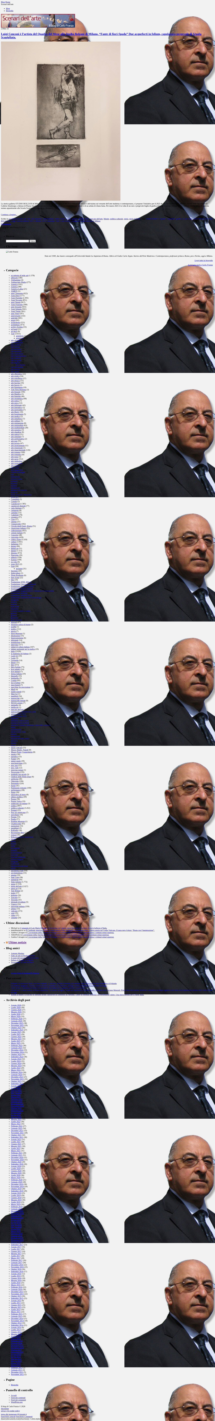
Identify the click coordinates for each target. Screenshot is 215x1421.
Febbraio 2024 (16, 1072)
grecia (13, 631)
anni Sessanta (16, 307)
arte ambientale (17, 343)
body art (14, 492)
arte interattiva (16, 407)
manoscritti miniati (18, 701)
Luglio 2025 (16, 1034)
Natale (13, 759)
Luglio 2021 (16, 1142)
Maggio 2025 (16, 1039)
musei (13, 745)
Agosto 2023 (16, 1086)
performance (16, 790)
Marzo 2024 (16, 1070)
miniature (14, 718)
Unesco (14, 904)
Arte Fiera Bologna (18, 390)
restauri (14, 835)
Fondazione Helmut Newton (22, 586)
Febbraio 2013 (16, 1368)
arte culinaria (16, 358)
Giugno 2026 (16, 1010)
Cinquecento (16, 524)
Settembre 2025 (17, 1030)
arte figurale (15, 392)
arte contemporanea (18, 356)
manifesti (14, 696)
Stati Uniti (15, 877)
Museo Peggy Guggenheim (21, 752)
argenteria (20, 336)
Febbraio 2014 (16, 1341)
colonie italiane (17, 533)
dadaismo (14, 544)
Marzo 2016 (16, 1285)
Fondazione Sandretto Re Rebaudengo (26, 598)
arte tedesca (15, 466)
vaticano (14, 911)
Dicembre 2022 (17, 1104)
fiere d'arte (15, 578)
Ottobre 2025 (16, 1028)
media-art (14, 707)
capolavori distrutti (18, 506)
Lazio (13, 658)
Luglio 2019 (16, 1195)
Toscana (14, 897)
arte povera (15, 443)
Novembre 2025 (17, 1025)
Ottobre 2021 (16, 1135)
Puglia (13, 819)
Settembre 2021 (17, 1137)
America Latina (17, 289)
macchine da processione (20, 687)
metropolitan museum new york (23, 712)
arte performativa (17, 439)
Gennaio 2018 (16, 1236)
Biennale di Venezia (19, 490)
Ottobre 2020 (16, 1162)
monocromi (15, 736)
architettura (15, 325)
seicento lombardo (18, 857)
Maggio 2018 (16, 1227)
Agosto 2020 (16, 1166)
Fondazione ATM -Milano (21, 582)
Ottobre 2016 (16, 1269)
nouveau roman (17, 770)
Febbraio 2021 (16, 1153)
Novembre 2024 (17, 1052)
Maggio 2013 (16, 1361)
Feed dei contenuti (18, 1398)
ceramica (14, 517)
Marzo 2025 (16, 1043)
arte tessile (15, 468)
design (13, 546)
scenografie (15, 848)
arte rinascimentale (18, 450)
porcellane (15, 815)
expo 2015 (15, 564)
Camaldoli (15, 499)
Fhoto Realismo (17, 575)
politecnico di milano (19, 803)
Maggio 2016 (16, 1280)
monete (14, 734)
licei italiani (15, 671)
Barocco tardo (16, 479)
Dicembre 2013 (17, 1345)
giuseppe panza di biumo (20, 624)
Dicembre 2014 (17, 1318)
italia (87, 219)
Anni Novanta (16, 300)
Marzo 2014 (16, 1339)
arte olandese (16, 432)
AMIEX (14, 291)
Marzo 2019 (16, 1204)
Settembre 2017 (17, 1245)
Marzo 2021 (16, 1151)
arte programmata (18, 445)
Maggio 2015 (16, 1307)
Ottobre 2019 (16, 1189)
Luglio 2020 (16, 1169)
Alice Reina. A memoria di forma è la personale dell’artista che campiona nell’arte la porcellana (48, 988)
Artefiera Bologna (18, 472)
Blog (8, 8)
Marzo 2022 (16, 1124)
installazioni (15, 642)
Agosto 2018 (16, 1220)
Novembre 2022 (17, 1106)
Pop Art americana (18, 812)
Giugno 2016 (16, 1278)
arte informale (16, 405)
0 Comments (6, 224)
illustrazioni (15, 636)
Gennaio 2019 (16, 1209)
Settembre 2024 (17, 1057)
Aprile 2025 (15, 1041)
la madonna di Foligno (20, 654)
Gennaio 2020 (16, 1182)
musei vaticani (16, 748)
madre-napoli (16, 692)
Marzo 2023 (16, 1097)
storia (126, 219)
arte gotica (15, 401)
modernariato (16, 730)
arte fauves (15, 385)
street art (14, 889)
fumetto (14, 604)
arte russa (14, 457)
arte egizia (15, 372)
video (13, 915)
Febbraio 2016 (16, 1287)
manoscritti (15, 698)
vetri (12, 913)
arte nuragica (16, 430)
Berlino (14, 486)
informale (14, 640)
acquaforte (171, 219)
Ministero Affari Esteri (19, 721)
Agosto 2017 (16, 1247)
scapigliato (75, 221)
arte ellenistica (16, 374)
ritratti (13, 839)
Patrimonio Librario (18, 788)
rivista (13, 842)
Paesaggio (15, 783)
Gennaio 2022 (16, 1128)
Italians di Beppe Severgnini (22, 960)
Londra (14, 680)
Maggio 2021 (16, 1146)
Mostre (106, 219)
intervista (14, 645)
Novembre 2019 (17, 1186)
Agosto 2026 (16, 1005)
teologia (14, 895)
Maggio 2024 (16, 1066)
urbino (13, 909)
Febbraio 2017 (16, 1260)
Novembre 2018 (17, 1213)
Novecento (15, 772)
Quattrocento (16, 824)
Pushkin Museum (18, 821)
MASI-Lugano (17, 703)
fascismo (14, 571)
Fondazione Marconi (19, 593)
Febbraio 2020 (16, 1180)
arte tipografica (17, 470)
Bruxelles (14, 497)
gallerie (75, 219)
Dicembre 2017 (17, 1238)
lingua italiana (16, 674)
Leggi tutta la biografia (204, 260)
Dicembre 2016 (17, 1265)
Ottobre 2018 (16, 1216)
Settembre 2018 (17, 1218)
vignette (14, 918)
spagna (13, 875)
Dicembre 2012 (17, 1372)
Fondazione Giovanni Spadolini (23, 584)
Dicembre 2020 (17, 1157)
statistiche (15, 880)
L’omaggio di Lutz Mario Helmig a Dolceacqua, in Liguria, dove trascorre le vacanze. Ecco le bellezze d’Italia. (63, 928)
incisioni (19, 569)
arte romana (15, 452)
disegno (14, 553)
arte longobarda (17, 414)
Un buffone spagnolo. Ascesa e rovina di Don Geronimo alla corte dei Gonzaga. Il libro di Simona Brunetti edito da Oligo (59, 986)
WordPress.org (17, 1402)
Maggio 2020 (16, 1173)
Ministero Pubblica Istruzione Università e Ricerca (30, 725)
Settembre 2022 (17, 1110)
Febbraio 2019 (16, 1207)
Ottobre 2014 (16, 1323)
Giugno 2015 (16, 1305)
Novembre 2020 (17, 1160)
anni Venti (15, 313)
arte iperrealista (17, 410)
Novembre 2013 (17, 1348)
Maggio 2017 (16, 1254)
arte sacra (14, 459)
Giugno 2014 (16, 1332)
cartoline (14, 513)
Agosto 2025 (16, 1032)
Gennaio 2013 (16, 1370)
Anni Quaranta (17, 305)
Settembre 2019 (17, 1191)
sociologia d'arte (17, 871)
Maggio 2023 (16, 1092)
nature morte (16, 761)
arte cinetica (20, 365)
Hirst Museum (16, 633)
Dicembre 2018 (17, 1211)
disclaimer (5, 1409)
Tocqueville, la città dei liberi (22, 962)
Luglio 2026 (16, 1007)
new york (14, 768)
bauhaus (14, 481)
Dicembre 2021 (17, 1131)
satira (13, 846)
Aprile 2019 (15, 1202)
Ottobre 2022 (16, 1108)
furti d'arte (15, 607)
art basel (14, 329)
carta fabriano (16, 508)
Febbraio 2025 (16, 1045)
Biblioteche (15, 488)
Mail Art (14, 694)
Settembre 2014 (17, 1325)
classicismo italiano (18, 528)
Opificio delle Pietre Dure (21, 777)
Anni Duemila (16, 298)
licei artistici (15, 669)
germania (14, 618)
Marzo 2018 (16, 1231)
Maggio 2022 (16, 1119)
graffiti (13, 627)
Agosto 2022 (16, 1113)
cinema (14, 522)
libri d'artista (16, 667)
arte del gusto (16, 360)
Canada (14, 501)
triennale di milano (18, 902)
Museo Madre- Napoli (19, 750)
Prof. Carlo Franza (63, 221)
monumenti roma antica (20, 739)
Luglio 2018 (16, 1222)
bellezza (14, 484)
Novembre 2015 (17, 1294)
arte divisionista (17, 367)
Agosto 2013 (16, 1354)
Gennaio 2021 (16, 1155)
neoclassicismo (17, 763)
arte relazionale (17, 448)
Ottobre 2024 (16, 1054)
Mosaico (14, 741)
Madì (13, 689)
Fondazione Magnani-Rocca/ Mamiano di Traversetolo (32, 591)
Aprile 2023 (15, 1095)
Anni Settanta (16, 309)
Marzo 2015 (16, 1312)
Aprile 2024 (15, 1068)
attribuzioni (15, 477)
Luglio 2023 (16, 1088)
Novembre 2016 (17, 1267)
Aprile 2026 (15, 1014)
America (14, 284)
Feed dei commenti (18, 1400)
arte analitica (16, 345)
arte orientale (16, 437)
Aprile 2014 (15, 1336)
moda (13, 727)
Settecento (15, 864)
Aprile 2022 (15, 1122)
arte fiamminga (17, 387)
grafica (81, 219)
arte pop (14, 441)
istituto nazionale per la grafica (23, 649)
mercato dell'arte (96, 219)
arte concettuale (17, 354)
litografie (14, 676)
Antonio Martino (17, 953)
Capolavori (15, 504)
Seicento (14, 855)
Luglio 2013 (16, 1356)
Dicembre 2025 (17, 1023)
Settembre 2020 (17, 1164)
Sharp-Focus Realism (19, 866)
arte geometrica (17, 399)
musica (13, 754)
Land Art (14, 656)
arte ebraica (15, 369)
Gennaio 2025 (16, 1048)
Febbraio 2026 (16, 1019)
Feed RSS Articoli (8, 1417)
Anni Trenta (15, 311)
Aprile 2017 (15, 1256)
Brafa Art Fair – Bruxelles (21, 495)
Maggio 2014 (16, 1334)
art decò (14, 331)
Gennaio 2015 (16, 1316)
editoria (14, 557)
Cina (13, 519)
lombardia (15, 678)
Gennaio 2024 (16, 1075)
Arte (28, 219)
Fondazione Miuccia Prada (21, 595)
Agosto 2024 (16, 1059)
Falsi (13, 566)
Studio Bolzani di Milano (90, 221)
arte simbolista (16, 461)
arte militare (15, 421)
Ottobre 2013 (16, 1350)
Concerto (14, 535)
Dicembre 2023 (17, 1077)
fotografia (15, 600)
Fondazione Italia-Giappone (22, 589)
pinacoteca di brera (18, 795)
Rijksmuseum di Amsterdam (22, 837)
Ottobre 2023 (16, 1081)
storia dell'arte (134, 219)
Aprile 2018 (15, 1229)
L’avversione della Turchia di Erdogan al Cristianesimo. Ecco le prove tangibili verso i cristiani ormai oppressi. (70, 933)
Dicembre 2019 (17, 1184)
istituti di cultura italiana (20, 647)
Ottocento (15, 781)
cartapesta (15, 510)
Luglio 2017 (16, 1249)
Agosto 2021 (16, 1139)
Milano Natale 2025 (19, 716)
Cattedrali (15, 515)
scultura (14, 850)
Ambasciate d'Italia (18, 282)
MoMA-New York (18, 732)
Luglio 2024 (16, 1061)
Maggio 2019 (16, 1200)
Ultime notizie (17, 942)
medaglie (14, 705)
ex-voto (14, 562)
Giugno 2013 (16, 1359)
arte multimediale (17, 428)
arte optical (15, 434)
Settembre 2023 (17, 1084)
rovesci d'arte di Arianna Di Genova (25, 973)
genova (14, 616)
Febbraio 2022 (16, 1126)
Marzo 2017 (16, 1258)
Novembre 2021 (17, 1133)
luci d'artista (15, 683)
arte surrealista (16, 463)
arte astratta (15, 347)
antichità (14, 318)
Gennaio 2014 (16, 1343)
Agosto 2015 (16, 1301)
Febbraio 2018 (16, 1233)
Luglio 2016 (16, 1276)
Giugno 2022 (16, 1117)
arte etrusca (15, 381)
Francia (14, 602)
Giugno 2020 (16, 1171)
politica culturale (116, 219)
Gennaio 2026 (16, 1021)
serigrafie (14, 862)
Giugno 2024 (16, 1063)
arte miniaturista (17, 423)
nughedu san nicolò (18, 774)
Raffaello (14, 830)
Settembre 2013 (17, 1352)
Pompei (14, 810)
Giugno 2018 (16, 1224)
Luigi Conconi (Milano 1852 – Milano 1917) (28, 221)
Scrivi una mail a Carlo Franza (200, 265)
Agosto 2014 (16, 1327)
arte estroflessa (16, 378)
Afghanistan (16, 280)
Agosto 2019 (16, 1193)
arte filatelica (16, 394)
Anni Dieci (15, 296)
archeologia (15, 322)
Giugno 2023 (16, 1090)
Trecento (14, 900)
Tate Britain (15, 891)
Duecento (15, 555)
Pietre (13, 792)
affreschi (14, 278)
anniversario (16, 316)
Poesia (13, 799)
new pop (14, 765)
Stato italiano (16, 882)
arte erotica (15, 376)
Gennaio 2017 (16, 1263)
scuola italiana (16, 853)
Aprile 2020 (15, 1175)
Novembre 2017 (17, 1240)
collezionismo (48, 219)
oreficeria (14, 779)
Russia (13, 844)
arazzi (13, 320)
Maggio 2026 (16, 1012)
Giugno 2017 (16, 1251)
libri (12, 665)
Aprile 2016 (15, 1283)
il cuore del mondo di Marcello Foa (25, 958)
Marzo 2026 (16, 1016)
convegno (15, 537)
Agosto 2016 (16, 1274)
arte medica (15, 416)
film (12, 580)
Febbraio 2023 (16, 1099)
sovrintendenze (17, 873)
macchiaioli (15, 685)
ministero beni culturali (20, 723)
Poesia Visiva (16, 801)
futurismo (14, 609)
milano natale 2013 (18, 714)
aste (12, 475)
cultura (68, 219)
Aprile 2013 (15, 1363)
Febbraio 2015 (16, 1314)
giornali (14, 622)
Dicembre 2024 (17, 1050)
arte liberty (15, 412)
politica (14, 806)
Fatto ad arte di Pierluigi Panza (23, 956)
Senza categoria (17, 859)
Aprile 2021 (15, 1148)
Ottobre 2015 (16, 1296)
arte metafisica (16, 419)
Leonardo (15, 660)
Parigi (13, 786)
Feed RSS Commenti (24, 1417)
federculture (15, 573)
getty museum (16, 620)
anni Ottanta (16, 302)
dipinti (13, 551)
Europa (14, 560)
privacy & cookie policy (10, 1411)
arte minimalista (17, 425)
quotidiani (15, 828)
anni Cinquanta (17, 293)
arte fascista (15, 383)
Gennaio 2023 (16, 1101)
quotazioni (15, 826)
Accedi (14, 1395)
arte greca (15, 403)
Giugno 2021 (16, 1144)
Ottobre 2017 (16, 1242)
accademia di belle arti (17, 219)
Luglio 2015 (16, 1303)
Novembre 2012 (17, 1374)
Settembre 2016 (17, 1271)
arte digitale (15, 363)
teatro (13, 893)
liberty (13, 663)
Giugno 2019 (16, 1198)
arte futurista (16, 396)
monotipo (51, 221)
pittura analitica (17, 797)
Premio (14, 817)
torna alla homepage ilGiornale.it (14, 1414)
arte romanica (36, 219)
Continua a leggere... (9, 215)
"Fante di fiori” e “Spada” (156, 219)
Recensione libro (17, 833)
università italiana (18, 906)
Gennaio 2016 (16, 1289)
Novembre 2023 (17, 1079)
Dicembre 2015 (17, 1292)
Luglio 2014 (16, 1330)
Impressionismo (17, 638)
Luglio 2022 (16, 1115)
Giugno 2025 (16, 1037)
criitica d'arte (60, 219)
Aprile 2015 (15, 1310)
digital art (14, 548)
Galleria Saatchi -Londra (20, 611)
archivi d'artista (17, 327)
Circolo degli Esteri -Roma (21, 526)
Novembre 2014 (17, 1321)
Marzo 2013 (16, 1365)
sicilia (13, 868)
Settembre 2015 (17, 1298)
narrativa (14, 756)
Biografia (9, 11)
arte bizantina (16, 349)
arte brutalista (16, 352)
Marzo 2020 (16, 1178)
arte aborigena (16, 340)
